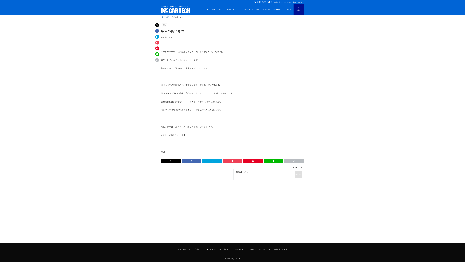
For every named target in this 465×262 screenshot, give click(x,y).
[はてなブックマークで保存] (157, 37)
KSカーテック (235, 259)
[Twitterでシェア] (157, 25)
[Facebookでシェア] (157, 31)
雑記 (164, 25)
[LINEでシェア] (157, 54)
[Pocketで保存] (157, 43)
